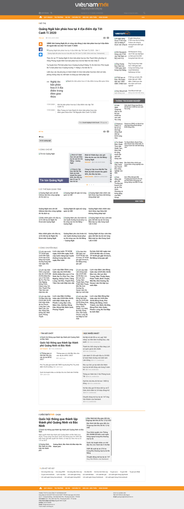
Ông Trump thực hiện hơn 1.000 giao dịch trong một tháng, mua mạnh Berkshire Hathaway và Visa (135, 68)
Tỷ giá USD (123, 472)
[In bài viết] (104, 37)
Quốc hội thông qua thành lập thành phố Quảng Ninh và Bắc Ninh (59, 344)
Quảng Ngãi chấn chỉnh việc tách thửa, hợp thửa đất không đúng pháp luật (99, 211)
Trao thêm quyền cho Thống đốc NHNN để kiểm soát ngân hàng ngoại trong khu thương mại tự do (98, 435)
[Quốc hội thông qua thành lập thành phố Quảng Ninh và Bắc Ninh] (60, 338)
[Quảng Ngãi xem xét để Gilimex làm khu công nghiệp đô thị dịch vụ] (50, 197)
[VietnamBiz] (122, 33)
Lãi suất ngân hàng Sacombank (51, 477)
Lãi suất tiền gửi (101, 474)
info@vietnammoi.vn (49, 504)
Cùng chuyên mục (49, 248)
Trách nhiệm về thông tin (46, 506)
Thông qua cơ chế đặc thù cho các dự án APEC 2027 (67, 354)
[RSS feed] (51, 13)
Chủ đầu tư (76, 17)
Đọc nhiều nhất (91, 333)
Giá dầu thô (88, 472)
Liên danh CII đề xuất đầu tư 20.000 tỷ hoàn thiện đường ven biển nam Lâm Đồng (96, 358)
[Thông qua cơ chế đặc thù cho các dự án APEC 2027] (46, 356)
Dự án (67, 17)
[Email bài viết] (107, 37)
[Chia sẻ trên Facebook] (40, 49)
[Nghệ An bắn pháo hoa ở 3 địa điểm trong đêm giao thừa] (87, 89)
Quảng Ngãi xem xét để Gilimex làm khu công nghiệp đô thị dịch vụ (50, 211)
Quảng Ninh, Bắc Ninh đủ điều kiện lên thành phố (67, 445)
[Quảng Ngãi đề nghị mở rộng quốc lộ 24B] (75, 195)
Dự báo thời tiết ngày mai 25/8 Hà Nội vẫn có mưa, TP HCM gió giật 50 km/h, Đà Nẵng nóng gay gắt (100, 254)
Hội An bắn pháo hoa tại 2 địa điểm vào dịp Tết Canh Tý (75, 106)
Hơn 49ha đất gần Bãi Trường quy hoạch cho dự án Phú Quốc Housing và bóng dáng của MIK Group (133, 179)
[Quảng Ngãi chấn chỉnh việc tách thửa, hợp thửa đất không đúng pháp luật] (100, 197)
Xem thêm (139, 201)
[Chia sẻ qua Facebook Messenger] (40, 54)
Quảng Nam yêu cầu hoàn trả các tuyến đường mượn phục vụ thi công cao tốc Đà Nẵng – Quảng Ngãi (75, 237)
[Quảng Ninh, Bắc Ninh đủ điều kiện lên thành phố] (45, 447)
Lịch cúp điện (61, 474)
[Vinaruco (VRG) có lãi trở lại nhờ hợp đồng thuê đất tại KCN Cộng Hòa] (118, 131)
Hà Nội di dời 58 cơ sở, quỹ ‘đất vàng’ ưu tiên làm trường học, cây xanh (96, 339)
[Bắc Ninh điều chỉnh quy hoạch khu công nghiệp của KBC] (118, 168)
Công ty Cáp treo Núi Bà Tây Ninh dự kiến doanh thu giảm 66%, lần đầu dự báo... (96, 171)
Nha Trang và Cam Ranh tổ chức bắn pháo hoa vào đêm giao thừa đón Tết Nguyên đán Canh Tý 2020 (77, 111)
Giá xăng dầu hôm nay (74, 472)
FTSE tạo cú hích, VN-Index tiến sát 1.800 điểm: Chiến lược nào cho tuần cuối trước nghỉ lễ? (135, 81)
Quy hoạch (48, 17)
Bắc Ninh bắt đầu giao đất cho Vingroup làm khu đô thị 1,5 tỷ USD (98, 425)
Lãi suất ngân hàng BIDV (72, 477)
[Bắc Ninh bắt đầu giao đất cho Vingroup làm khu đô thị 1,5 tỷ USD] (99, 419)
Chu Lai (41, 38)
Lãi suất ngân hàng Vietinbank (93, 477)
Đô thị (43, 23)
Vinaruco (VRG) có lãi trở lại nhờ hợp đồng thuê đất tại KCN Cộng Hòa (134, 125)
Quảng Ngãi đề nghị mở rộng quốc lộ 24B (75, 210)
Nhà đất (88, 162)
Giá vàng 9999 (60, 472)
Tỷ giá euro (114, 472)
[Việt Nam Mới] (92, 6)
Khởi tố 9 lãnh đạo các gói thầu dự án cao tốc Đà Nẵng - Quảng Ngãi (96, 157)
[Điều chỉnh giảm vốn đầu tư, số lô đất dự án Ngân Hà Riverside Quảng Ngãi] (50, 222)
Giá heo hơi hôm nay (101, 472)
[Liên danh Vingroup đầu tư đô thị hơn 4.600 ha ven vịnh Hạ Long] (118, 112)
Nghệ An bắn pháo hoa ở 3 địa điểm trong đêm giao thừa (56, 89)
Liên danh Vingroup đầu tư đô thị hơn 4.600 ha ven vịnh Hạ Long (133, 106)
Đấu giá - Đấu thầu (90, 17)
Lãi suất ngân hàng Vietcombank (116, 477)
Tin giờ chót (47, 333)
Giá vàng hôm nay (47, 472)
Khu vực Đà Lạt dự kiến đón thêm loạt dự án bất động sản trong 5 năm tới (96, 367)
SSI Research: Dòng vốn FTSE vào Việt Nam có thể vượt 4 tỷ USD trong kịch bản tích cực (136, 55)
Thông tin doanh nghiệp (128, 101)
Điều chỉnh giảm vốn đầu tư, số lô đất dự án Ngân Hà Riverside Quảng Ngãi (50, 236)
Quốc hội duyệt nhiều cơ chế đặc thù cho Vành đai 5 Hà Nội (59, 372)
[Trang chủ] (40, 17)
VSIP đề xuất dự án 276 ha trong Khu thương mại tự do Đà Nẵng (98, 451)
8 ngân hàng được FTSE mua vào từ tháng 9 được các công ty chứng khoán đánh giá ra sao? (136, 42)
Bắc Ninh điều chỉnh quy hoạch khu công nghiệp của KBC (133, 164)
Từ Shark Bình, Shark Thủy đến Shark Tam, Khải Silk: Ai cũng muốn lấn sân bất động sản (134, 144)
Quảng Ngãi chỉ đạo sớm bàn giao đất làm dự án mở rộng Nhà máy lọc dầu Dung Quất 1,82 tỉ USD (99, 237)
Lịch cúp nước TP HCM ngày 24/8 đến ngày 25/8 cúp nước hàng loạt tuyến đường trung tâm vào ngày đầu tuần (63, 255)
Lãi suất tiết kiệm (88, 474)
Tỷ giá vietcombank (47, 474)
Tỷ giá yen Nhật (135, 472)
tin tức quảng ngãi (45, 140)
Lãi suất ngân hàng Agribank (118, 474)
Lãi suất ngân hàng (74, 474)
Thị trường (58, 17)
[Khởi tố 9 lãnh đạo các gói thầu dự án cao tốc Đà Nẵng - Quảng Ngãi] (76, 159)
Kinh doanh (103, 17)
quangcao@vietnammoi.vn (125, 497)
